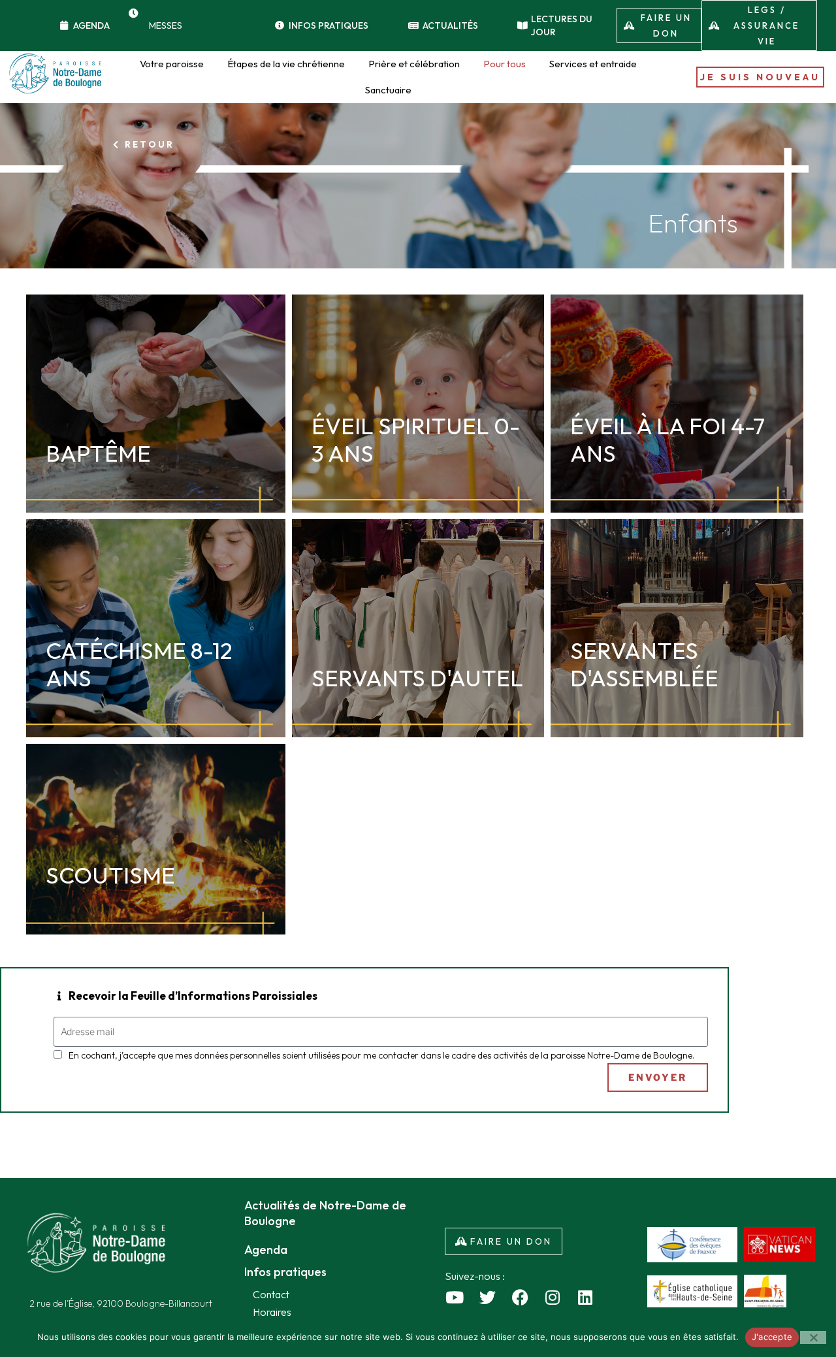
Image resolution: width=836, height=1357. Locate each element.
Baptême (98, 453)
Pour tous (504, 63)
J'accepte (772, 1337)
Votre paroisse (172, 63)
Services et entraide (593, 63)
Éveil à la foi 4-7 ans (667, 439)
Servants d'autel (417, 677)
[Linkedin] (585, 1297)
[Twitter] (487, 1297)
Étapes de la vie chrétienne (286, 63)
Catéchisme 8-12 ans (139, 664)
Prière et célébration (414, 63)
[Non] (813, 1337)
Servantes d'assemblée (644, 664)
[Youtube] (454, 1297)
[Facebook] (520, 1297)
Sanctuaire (388, 90)
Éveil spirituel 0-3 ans (416, 439)
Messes (165, 25)
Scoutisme (110, 875)
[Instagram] (552, 1297)
